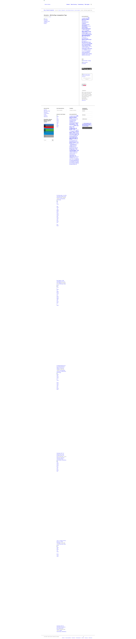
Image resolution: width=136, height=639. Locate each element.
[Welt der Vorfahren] (47, 4)
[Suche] (91, 4)
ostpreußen (89, 48)
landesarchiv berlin (85, 43)
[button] (45, 124)
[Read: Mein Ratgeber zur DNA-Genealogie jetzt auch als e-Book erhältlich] (58, 225)
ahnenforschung (85, 24)
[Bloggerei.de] (84, 85)
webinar (83, 55)
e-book (89, 31)
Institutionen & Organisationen (61, 371)
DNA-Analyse (61, 283)
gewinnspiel (85, 39)
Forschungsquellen (62, 198)
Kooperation (45, 112)
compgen (87, 30)
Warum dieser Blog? (47, 110)
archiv (83, 27)
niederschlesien (85, 46)
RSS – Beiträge (88, 60)
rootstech (85, 49)
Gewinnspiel (62, 457)
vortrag (90, 53)
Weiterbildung (64, 459)
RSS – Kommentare (85, 63)
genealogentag (88, 34)
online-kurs (87, 47)
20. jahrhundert (86, 18)
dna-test (84, 31)
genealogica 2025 (75, 139)
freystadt (89, 33)
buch (89, 29)
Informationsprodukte (60, 458)
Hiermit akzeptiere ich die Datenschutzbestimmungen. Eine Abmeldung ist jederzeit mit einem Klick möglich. (87, 124)
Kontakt (45, 114)
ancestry (84, 26)
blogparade (85, 29)
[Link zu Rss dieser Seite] (91, 636)
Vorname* (83, 110)
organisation (84, 48)
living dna (73, 149)
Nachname (84, 114)
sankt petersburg (86, 52)
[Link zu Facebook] (83, 636)
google (90, 39)
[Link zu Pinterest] (86, 636)
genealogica (86, 35)
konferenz (85, 42)
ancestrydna (89, 26)
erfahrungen (85, 33)
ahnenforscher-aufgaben (85, 22)
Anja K (50, 16)
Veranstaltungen (59, 459)
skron (87, 53)
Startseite (45, 109)
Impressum (45, 115)
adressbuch (84, 20)
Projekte (60, 630)
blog (86, 27)
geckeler (83, 34)
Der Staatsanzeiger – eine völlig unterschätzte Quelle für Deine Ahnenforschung (61, 196)
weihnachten (87, 54)
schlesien (84, 53)
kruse (89, 42)
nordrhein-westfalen (73, 152)
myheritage (87, 45)
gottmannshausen (84, 40)
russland (88, 51)
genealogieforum (85, 38)
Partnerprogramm (46, 113)
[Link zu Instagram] (88, 636)
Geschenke (58, 457)
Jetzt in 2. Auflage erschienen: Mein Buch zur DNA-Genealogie (61, 541)
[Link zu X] (85, 636)
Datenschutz (84, 100)
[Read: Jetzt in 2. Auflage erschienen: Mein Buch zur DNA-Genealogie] (58, 471)
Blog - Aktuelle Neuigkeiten (49, 10)
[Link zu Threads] (90, 636)
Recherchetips (59, 199)
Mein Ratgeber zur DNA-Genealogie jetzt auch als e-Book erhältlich (61, 281)
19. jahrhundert (84, 18)
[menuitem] (68, 4)
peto (82, 49)
